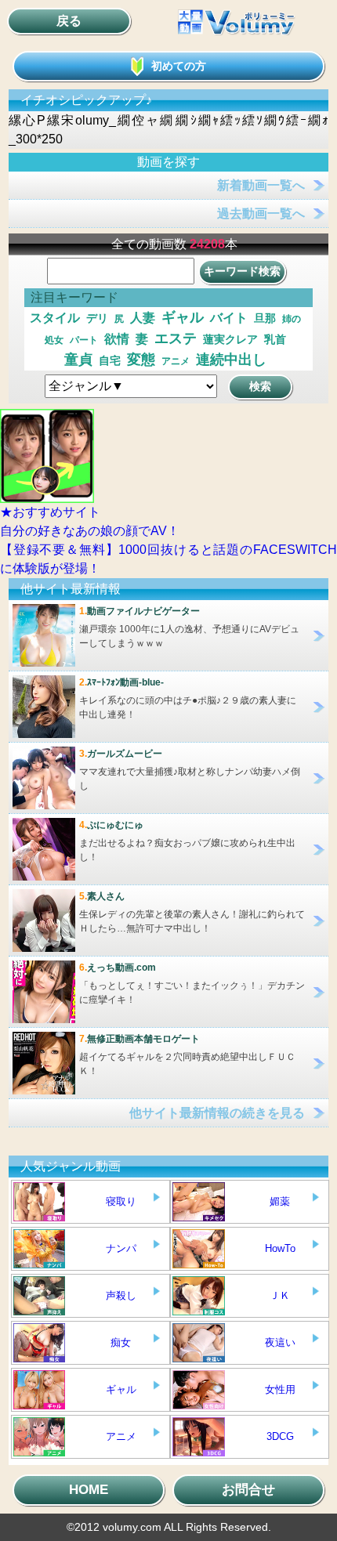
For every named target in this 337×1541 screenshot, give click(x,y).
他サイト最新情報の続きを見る (217, 1113)
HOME (88, 1489)
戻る (69, 20)
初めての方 (178, 66)
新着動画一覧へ (261, 185)
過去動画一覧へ (261, 213)
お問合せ (248, 1489)
